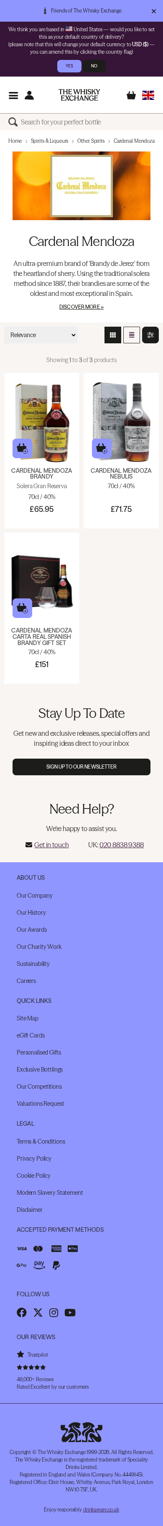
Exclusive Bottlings (40, 1069)
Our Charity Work (39, 946)
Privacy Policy (34, 1158)
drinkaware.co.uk (101, 1509)
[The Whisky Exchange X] (38, 1313)
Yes (69, 66)
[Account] (29, 95)
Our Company (34, 895)
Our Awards (32, 929)
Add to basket (22, 448)
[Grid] (112, 335)
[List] (131, 335)
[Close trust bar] (153, 11)
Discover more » (81, 307)
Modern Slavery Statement (50, 1192)
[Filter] (150, 335)
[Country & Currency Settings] (148, 95)
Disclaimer (30, 1209)
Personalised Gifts (39, 1052)
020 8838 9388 (121, 845)
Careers (26, 981)
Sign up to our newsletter (81, 767)
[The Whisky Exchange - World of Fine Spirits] (79, 95)
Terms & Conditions (41, 1141)
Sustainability (33, 964)
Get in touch (51, 845)
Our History (31, 912)
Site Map (27, 1018)
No (94, 66)
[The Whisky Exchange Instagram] (53, 1313)
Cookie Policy (34, 1175)
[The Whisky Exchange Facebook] (22, 1313)
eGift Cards (30, 1035)
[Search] (14, 122)
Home (15, 141)
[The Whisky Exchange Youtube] (70, 1313)
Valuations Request (40, 1103)
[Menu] (13, 95)
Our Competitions (39, 1086)
